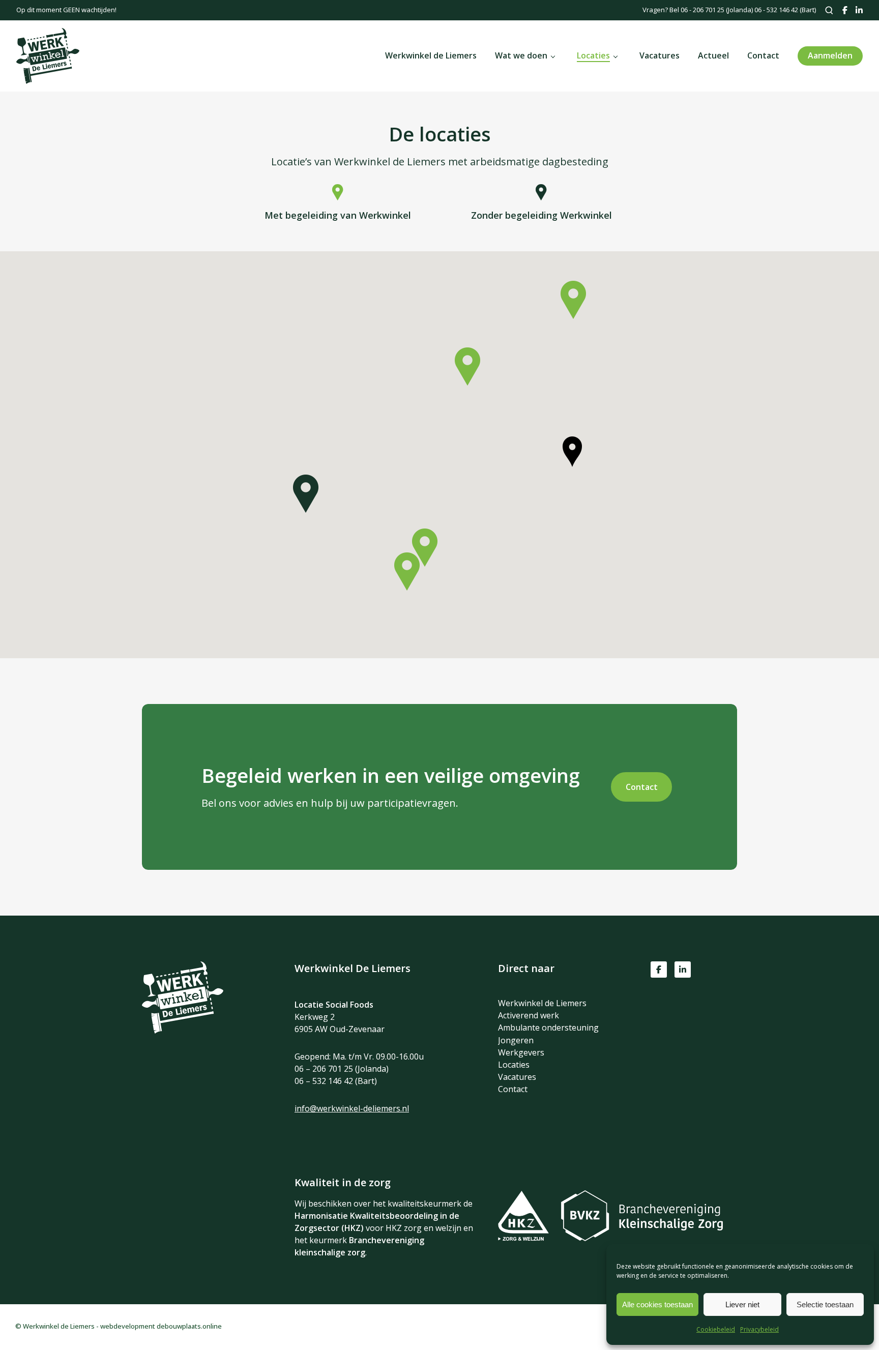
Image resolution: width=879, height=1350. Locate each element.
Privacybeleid (759, 1329)
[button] (407, 571)
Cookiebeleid (715, 1329)
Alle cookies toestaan (657, 1304)
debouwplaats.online (189, 1326)
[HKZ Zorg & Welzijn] (528, 1238)
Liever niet (742, 1304)
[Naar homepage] (182, 1030)
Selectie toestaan (825, 1304)
